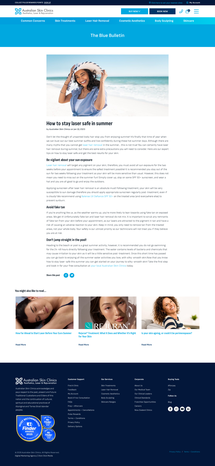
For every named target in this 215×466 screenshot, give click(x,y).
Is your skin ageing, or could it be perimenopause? (166, 333)
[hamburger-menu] (196, 11)
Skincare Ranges (108, 402)
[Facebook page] (170, 409)
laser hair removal (92, 145)
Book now (162, 11)
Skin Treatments (65, 20)
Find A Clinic (73, 385)
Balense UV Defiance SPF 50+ (97, 196)
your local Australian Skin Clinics (108, 265)
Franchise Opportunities (145, 402)
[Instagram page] (176, 409)
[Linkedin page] (188, 409)
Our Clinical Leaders (143, 393)
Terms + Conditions (76, 418)
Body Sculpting (164, 20)
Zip (169, 389)
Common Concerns (33, 20)
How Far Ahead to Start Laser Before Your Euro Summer (44, 333)
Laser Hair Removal (97, 20)
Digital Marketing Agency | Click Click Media (34, 456)
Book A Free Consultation (79, 398)
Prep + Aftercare (75, 406)
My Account (73, 393)
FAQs (70, 402)
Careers (138, 406)
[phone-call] (181, 11)
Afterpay (171, 385)
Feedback (72, 389)
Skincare (188, 20)
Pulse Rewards (74, 414)
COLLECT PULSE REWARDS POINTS (33, 2)
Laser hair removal (56, 165)
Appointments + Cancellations (81, 410)
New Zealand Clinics (143, 410)
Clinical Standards (142, 398)
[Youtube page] (182, 409)
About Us (138, 385)
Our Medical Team (142, 389)
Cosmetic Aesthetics (132, 20)
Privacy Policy (74, 422)
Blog (170, 402)
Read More (21, 344)
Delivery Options (75, 426)
